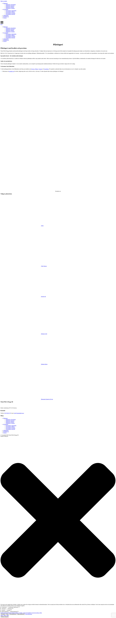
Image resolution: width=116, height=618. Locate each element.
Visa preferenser (13, 614)
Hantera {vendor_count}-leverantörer (23, 612)
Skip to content (4, 1)
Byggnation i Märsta (10, 11)
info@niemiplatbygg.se (19, 413)
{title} (2, 615)
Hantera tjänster (11, 612)
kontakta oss (11, 71)
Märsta (36, 69)
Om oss (4, 17)
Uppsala (40, 69)
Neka (7, 614)
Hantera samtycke (4, 616)
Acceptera (3, 614)
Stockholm (46, 69)
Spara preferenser (20, 614)
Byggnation (5, 9)
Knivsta (33, 69)
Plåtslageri (5, 3)
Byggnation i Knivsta (10, 14)
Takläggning (6, 15)
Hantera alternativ (4, 612)
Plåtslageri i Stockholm (11, 4)
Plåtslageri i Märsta (10, 7)
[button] (58, 520)
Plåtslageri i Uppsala (10, 8)
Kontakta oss (6, 16)
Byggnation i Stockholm (11, 10)
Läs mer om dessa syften (36, 612)
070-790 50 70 (7, 413)
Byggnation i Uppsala (10, 13)
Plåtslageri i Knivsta (10, 5)
